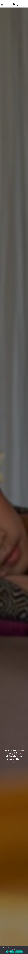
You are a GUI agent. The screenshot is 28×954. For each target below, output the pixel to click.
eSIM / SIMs (18, 1)
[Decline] (26, 950)
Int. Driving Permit (11, 1)
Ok (7, 951)
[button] (2, 5)
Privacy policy (19, 951)
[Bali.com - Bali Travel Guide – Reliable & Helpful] (14, 5)
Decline (12, 951)
